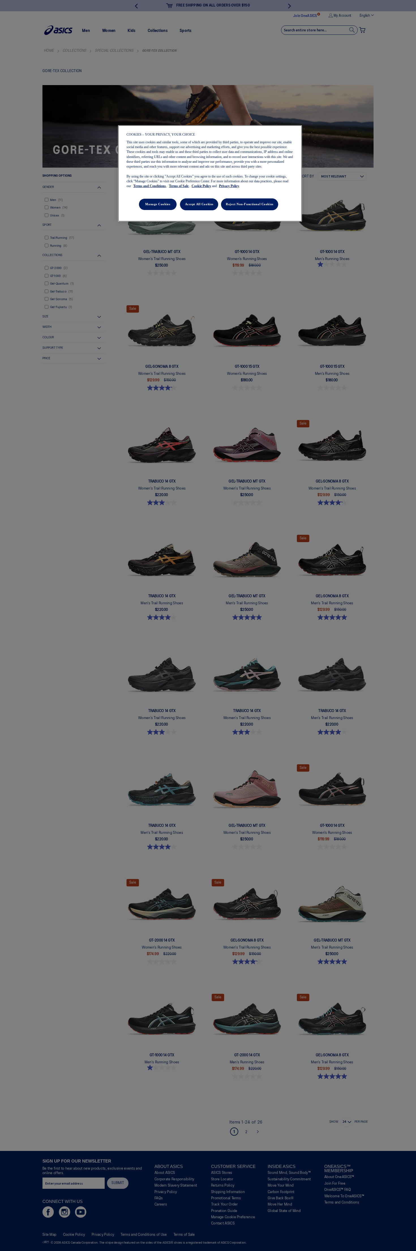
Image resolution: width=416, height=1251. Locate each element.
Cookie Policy (201, 186)
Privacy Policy (229, 186)
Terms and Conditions (149, 186)
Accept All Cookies (199, 204)
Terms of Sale (178, 186)
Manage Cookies (157, 204)
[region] (210, 173)
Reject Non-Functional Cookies (249, 204)
